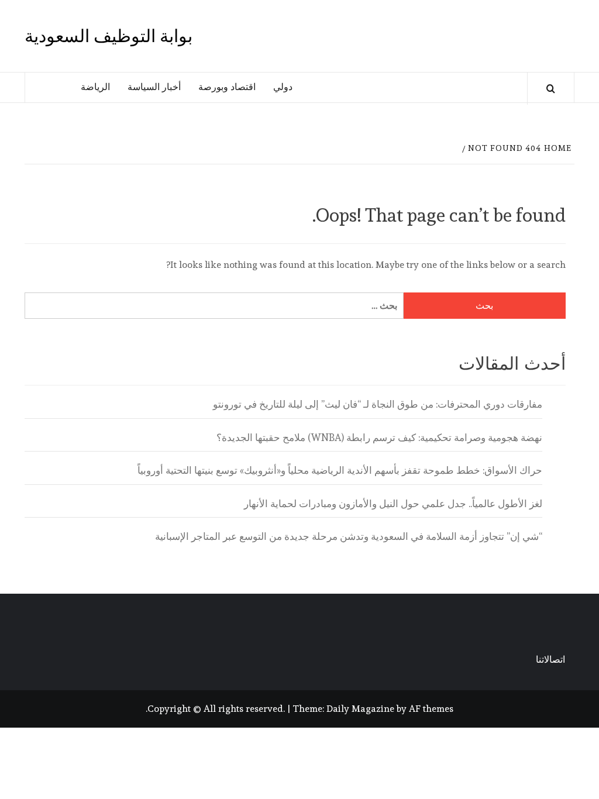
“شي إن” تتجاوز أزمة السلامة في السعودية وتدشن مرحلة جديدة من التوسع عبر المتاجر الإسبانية (348, 536)
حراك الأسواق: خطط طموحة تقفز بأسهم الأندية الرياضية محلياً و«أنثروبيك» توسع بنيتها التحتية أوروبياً (339, 470)
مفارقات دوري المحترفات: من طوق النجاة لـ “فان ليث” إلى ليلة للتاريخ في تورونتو (377, 404)
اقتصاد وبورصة (227, 86)
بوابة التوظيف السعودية (108, 36)
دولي (282, 86)
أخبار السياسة (154, 86)
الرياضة (95, 86)
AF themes (431, 708)
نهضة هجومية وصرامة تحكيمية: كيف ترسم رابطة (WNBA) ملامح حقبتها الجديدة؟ (379, 437)
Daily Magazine (360, 708)
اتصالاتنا (550, 659)
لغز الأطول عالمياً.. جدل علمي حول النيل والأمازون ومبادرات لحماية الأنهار (393, 503)
